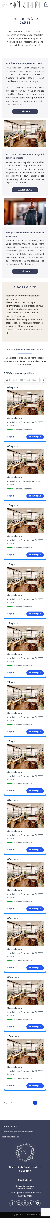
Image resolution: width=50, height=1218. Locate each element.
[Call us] (31, 1203)
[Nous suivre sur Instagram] (18, 1203)
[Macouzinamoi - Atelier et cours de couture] (25, 4)
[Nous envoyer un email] (25, 1203)
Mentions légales (10, 1136)
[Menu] (4, 5)
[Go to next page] (44, 1101)
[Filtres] (43, 380)
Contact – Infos (10, 1126)
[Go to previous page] (29, 1101)
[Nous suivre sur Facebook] (12, 1203)
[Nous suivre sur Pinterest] (38, 1203)
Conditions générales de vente (17, 1131)
